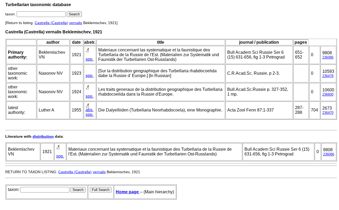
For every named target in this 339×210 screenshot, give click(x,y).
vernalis (75, 23)
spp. (89, 59)
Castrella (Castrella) (51, 23)
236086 (327, 57)
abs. (89, 110)
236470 (327, 113)
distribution (43, 136)
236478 (327, 76)
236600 (327, 94)
